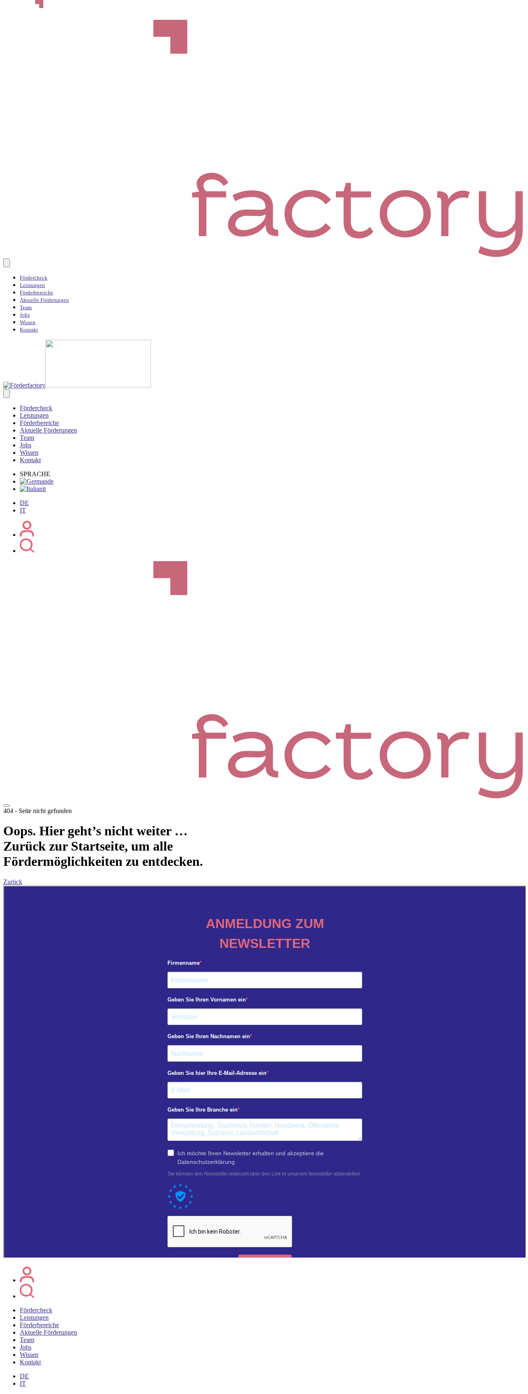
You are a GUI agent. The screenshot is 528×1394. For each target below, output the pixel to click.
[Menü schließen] (6, 393)
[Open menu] (6, 805)
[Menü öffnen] (6, 263)
